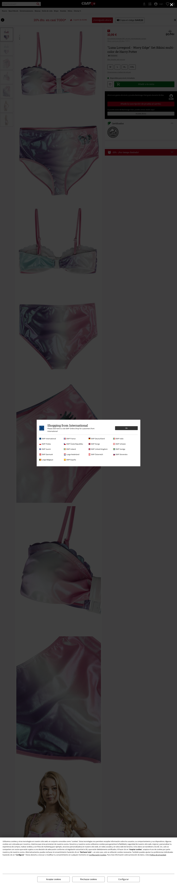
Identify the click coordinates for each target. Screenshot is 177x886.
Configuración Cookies (97, 855)
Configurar (123, 879)
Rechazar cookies (88, 879)
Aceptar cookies (53, 879)
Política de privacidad (158, 855)
